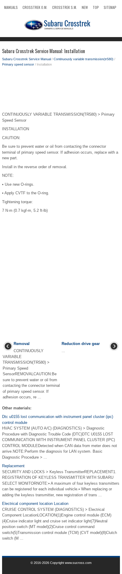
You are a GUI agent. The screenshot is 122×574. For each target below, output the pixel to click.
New (85, 7)
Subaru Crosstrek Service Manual (26, 59)
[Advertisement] (61, 91)
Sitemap (110, 7)
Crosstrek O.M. (35, 7)
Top (96, 7)
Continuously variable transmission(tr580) (83, 59)
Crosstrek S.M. (64, 7)
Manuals (11, 7)
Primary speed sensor (18, 64)
